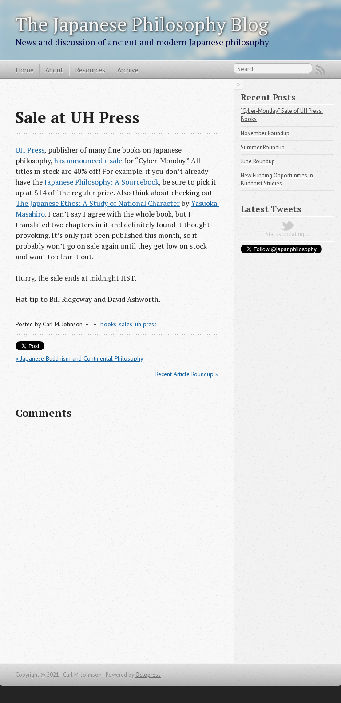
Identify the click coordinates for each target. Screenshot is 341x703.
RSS (320, 70)
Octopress (148, 675)
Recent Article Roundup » (186, 374)
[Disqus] (117, 541)
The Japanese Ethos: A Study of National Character (98, 203)
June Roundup (258, 161)
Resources (90, 69)
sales (125, 324)
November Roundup (265, 133)
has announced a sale (88, 160)
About (54, 69)
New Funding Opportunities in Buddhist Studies (277, 179)
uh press (146, 324)
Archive (128, 69)
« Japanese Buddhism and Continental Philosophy (79, 358)
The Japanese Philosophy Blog (142, 24)
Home (25, 69)
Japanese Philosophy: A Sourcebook (101, 182)
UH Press (30, 150)
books (108, 324)
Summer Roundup (263, 147)
